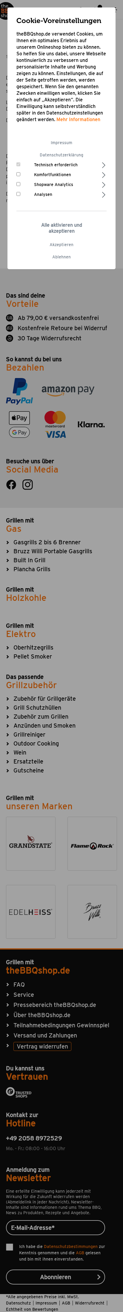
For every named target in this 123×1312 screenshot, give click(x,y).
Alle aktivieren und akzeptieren (61, 228)
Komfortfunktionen (52, 174)
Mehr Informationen (78, 119)
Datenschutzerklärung (61, 155)
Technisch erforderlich (56, 164)
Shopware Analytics (53, 184)
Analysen (43, 194)
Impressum (61, 142)
